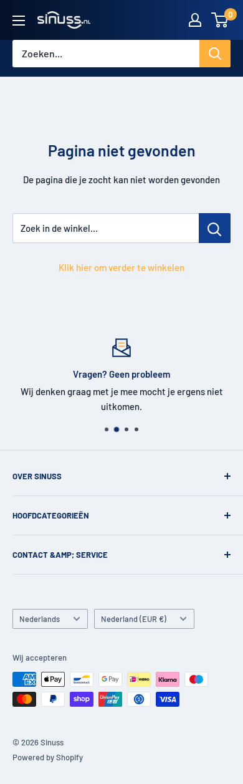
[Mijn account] (195, 20)
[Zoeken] (215, 53)
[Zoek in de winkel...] (215, 228)
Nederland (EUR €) (133, 619)
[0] (220, 19)
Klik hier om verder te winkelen (121, 267)
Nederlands (39, 619)
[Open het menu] (18, 21)
